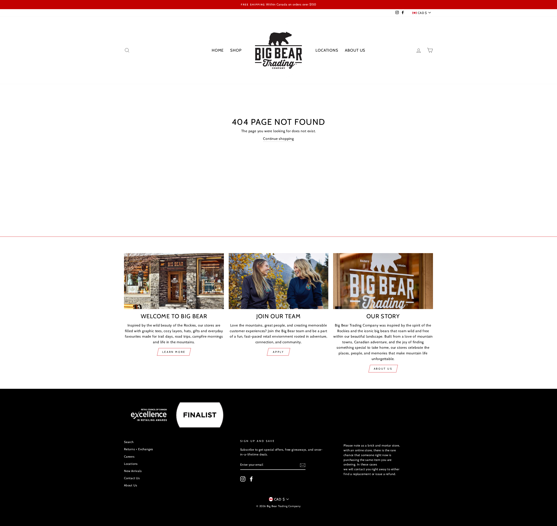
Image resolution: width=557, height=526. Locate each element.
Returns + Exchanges (138, 449)
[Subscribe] (302, 465)
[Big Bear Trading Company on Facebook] (251, 479)
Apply (278, 351)
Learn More (174, 351)
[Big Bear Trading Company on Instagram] (242, 479)
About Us (355, 50)
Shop (236, 50)
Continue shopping (278, 139)
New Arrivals (133, 471)
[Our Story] (383, 281)
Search (129, 442)
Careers (129, 456)
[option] (278, 4)
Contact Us (132, 478)
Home (218, 50)
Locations (326, 50)
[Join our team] (279, 281)
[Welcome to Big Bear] (174, 281)
